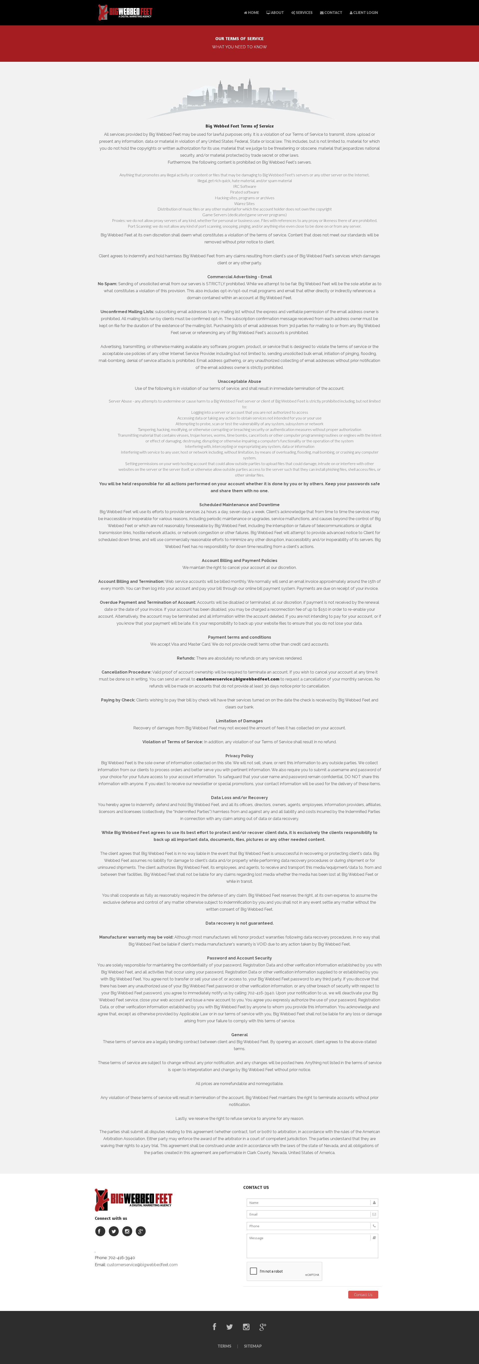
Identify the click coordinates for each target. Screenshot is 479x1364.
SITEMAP (253, 1346)
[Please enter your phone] (312, 1226)
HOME (253, 12)
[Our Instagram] (127, 1231)
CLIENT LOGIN (365, 12)
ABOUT (277, 12)
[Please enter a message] (312, 1246)
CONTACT (333, 12)
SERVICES (304, 12)
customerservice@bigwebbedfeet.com (237, 679)
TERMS (224, 1346)
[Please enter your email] (312, 1214)
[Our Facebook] (100, 1231)
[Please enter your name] (312, 1203)
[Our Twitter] (113, 1231)
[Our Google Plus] (140, 1231)
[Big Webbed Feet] (125, 12)
